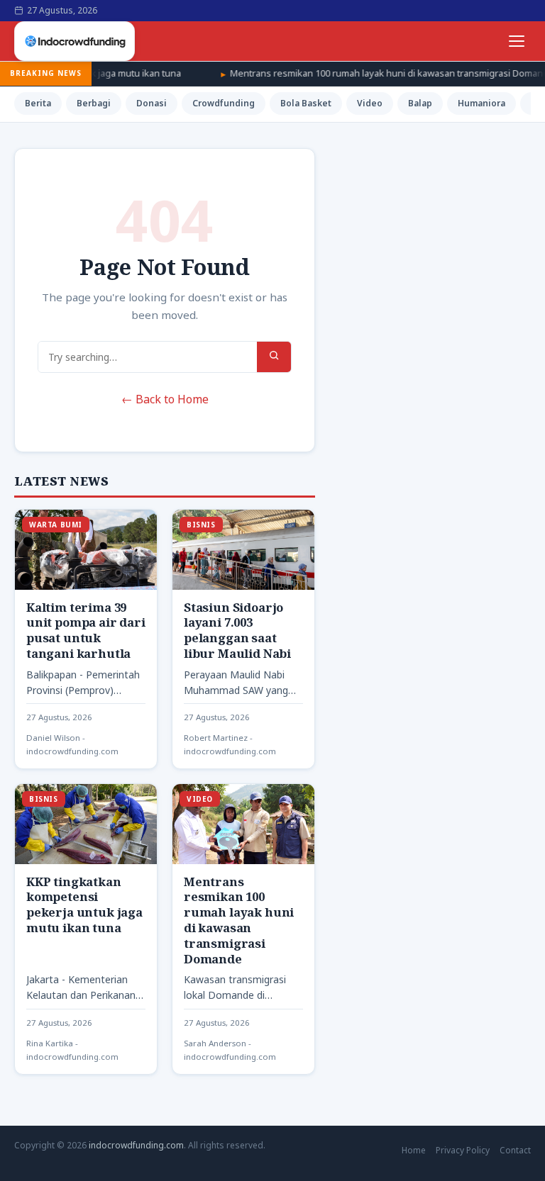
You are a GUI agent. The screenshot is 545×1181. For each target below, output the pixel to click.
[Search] (274, 357)
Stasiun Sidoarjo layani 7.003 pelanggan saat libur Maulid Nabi (237, 630)
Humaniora (481, 103)
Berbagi (94, 103)
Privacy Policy (463, 1150)
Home (414, 1150)
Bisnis (201, 525)
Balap (420, 103)
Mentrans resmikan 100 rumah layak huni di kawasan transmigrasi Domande (365, 73)
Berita (38, 103)
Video (369, 103)
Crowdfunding (223, 103)
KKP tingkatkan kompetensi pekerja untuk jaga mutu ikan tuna (84, 904)
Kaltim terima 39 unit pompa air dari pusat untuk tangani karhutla (85, 630)
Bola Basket (305, 103)
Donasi (151, 103)
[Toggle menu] (516, 41)
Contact (515, 1150)
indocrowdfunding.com (136, 1145)
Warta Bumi (55, 525)
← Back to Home (165, 399)
